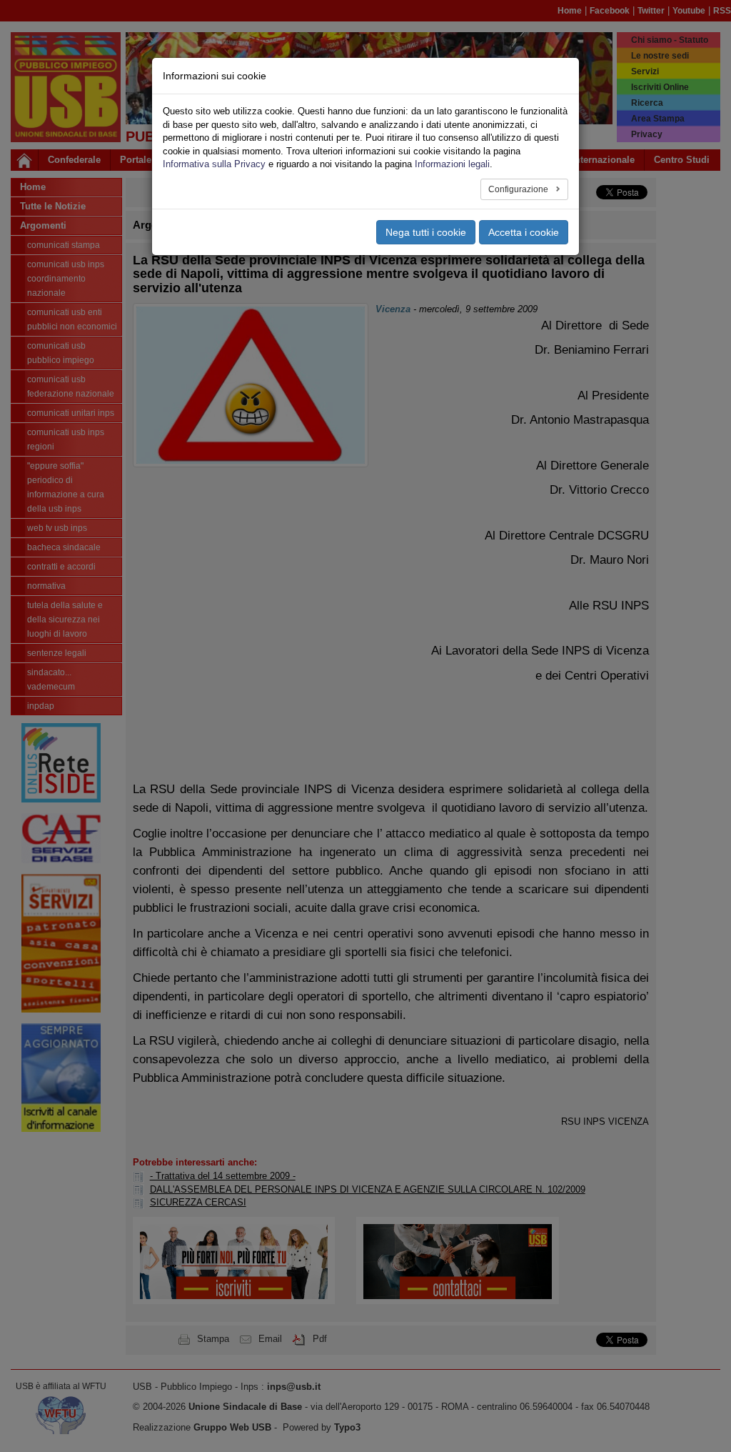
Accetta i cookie (523, 232)
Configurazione (519, 189)
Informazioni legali (452, 164)
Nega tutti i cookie (425, 232)
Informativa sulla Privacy (214, 164)
